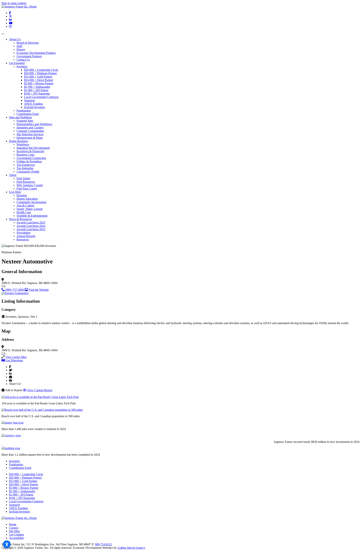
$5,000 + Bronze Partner (38, 83)
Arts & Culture (25, 205)
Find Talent (23, 178)
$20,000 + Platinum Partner (40, 73)
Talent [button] (12, 175)
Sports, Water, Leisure (30, 208)
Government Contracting (31, 158)
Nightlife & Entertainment (32, 215)
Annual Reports (26, 236)
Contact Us (23, 59)
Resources (23, 239)
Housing (22, 195)
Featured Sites (25, 120)
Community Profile (28, 171)
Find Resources (26, 181)
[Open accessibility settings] (7, 544)
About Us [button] (15, 39)
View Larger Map (16, 357)
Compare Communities (30, 130)
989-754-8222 (103, 544)
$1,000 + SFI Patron (36, 90)
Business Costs (25, 154)
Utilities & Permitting (29, 161)
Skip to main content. (14, 3)
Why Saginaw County (30, 185)
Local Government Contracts (41, 97)
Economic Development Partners (36, 52)
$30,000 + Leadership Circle (41, 69)
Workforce (23, 144)
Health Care (24, 212)
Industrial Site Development (33, 147)
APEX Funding (33, 103)
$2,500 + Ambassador (37, 86)
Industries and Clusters (30, 127)
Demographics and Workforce (34, 124)
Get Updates (16, 534)
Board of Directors (28, 42)
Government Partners (29, 56)
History (21, 49)
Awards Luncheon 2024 (31, 225)
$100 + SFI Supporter (37, 93)
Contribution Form (28, 114)
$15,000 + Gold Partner (38, 76)
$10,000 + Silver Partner (38, 80)
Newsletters (23, 232)
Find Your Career (27, 188)
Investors (22, 66)
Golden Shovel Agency (131, 547)
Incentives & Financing (30, 151)
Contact (13, 527)
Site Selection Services (30, 134)
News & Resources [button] (20, 219)
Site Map (14, 531)
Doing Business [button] (18, 141)
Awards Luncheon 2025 (31, 222)
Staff (19, 46)
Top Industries (25, 168)
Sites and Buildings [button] (20, 117)
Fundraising (24, 110)
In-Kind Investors (34, 107)
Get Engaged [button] (17, 63)
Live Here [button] (15, 192)
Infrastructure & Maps (30, 137)
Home (12, 524)
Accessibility (16, 538)
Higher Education (27, 198)
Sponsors (29, 100)
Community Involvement (31, 202)
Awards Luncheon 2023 (31, 229)
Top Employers (26, 164)
